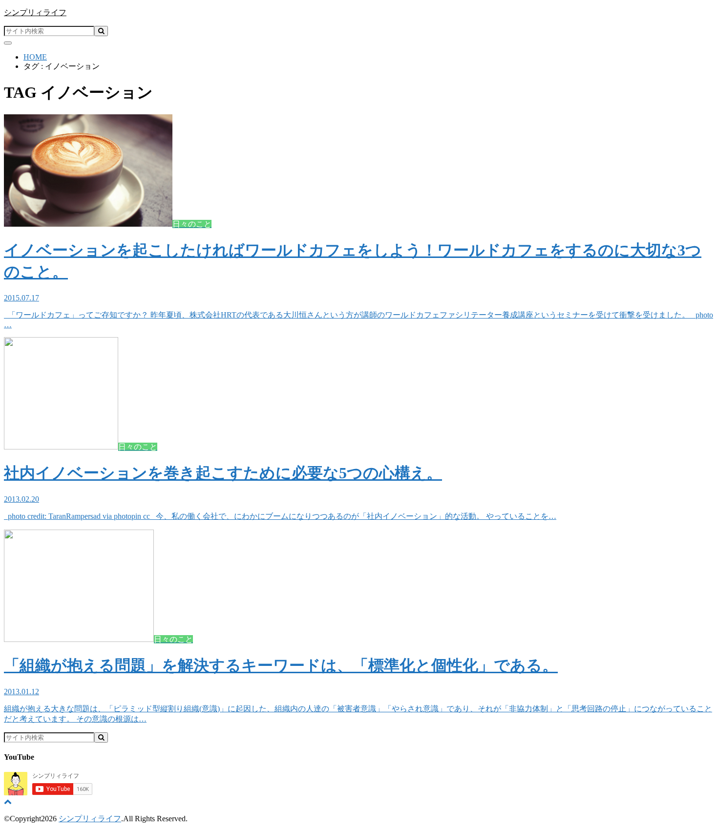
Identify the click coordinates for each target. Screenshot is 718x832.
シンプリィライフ (35, 12)
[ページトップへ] (8, 801)
